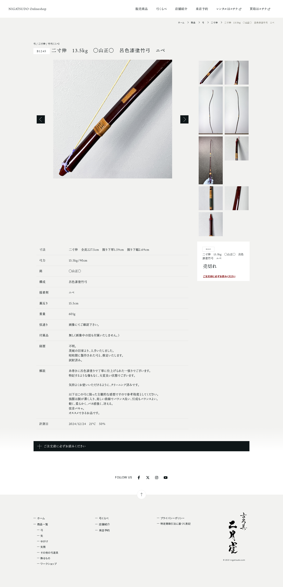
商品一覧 (42, 524)
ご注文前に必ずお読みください (219, 276)
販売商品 (141, 9)
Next (184, 119)
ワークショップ (48, 563)
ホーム (181, 22)
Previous (41, 119)
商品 (193, 22)
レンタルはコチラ (227, 9)
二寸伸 (214, 22)
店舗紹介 (181, 9)
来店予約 (202, 9)
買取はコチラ (258, 9)
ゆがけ (44, 541)
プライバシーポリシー (172, 518)
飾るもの (45, 558)
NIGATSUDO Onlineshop (27, 9)
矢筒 (43, 547)
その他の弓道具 (49, 552)
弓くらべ (161, 9)
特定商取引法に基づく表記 (175, 523)
